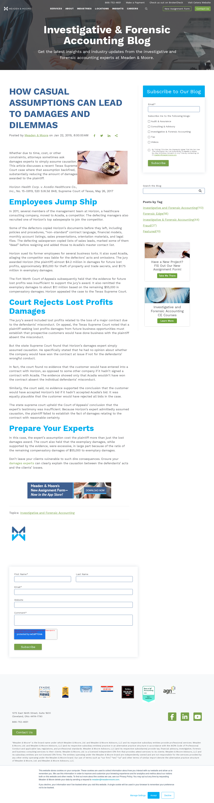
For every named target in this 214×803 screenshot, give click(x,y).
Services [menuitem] (56, 8)
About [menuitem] (69, 8)
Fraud (150, 225)
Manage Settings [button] (138, 795)
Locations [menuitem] (102, 8)
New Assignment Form (177, 8)
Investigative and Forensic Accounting (47, 513)
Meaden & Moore (36, 135)
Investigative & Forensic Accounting (171, 219)
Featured (151, 231)
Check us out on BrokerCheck (166, 2)
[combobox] (174, 191)
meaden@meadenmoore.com (105, 779)
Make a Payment (135, 2)
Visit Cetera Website (199, 2)
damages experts (21, 463)
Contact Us (202, 8)
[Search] (200, 191)
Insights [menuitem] (118, 8)
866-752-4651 (113, 2)
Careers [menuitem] (132, 8)
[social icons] (172, 716)
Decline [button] (167, 795)
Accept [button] (153, 795)
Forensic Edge (155, 213)
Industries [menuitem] (84, 8)
